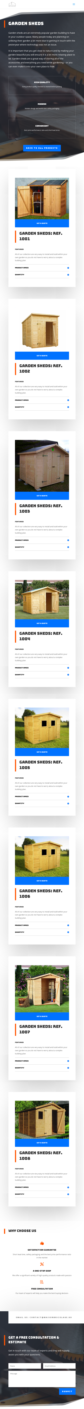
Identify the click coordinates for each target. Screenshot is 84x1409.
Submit (67, 1391)
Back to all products (42, 148)
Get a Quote (42, 223)
